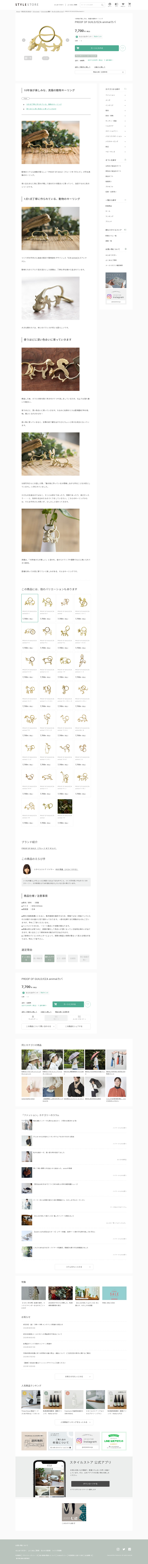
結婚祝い (109, 181)
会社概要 (87, 1555)
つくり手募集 (57, 1550)
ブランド (109, 221)
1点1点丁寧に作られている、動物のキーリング (44, 104)
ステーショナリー (112, 131)
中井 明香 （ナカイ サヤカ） (66, 869)
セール (108, 211)
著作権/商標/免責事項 (22, 1558)
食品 (107, 147)
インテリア (109, 105)
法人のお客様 (45, 1550)
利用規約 (18, 1555)
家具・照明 (109, 116)
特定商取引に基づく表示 (75, 1555)
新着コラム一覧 (111, 236)
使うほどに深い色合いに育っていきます (41, 109)
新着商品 (109, 206)
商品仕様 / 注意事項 (100, 72)
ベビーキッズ (110, 152)
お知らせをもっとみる (74, 1377)
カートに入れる (97, 48)
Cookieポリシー (62, 1555)
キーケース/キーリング (58, 11)
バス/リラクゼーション (114, 136)
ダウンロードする (90, 1484)
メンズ (108, 100)
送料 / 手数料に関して (82, 67)
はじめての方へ (59, 5)
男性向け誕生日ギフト (113, 171)
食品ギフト (109, 176)
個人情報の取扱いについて (47, 1555)
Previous (23, 40)
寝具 (107, 110)
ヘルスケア (109, 126)
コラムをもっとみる (74, 1267)
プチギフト (109, 187)
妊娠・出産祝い (111, 192)
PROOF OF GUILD (26, 11)
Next (67, 40)
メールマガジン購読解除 (114, 265)
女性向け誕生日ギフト (113, 166)
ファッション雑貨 (45, 11)
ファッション (36, 11)
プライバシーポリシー (29, 1555)
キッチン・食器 (111, 121)
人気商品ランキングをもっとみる (74, 1422)
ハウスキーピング (112, 141)
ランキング (109, 216)
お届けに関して (99, 67)
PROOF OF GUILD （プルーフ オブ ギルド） (39, 848)
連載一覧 (109, 241)
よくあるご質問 (72, 5)
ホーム (18, 11)
